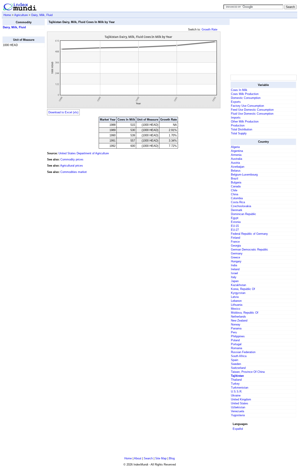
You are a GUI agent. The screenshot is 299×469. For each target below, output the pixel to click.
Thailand (236, 379)
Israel (234, 273)
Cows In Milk (239, 90)
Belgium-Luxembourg (244, 174)
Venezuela (237, 411)
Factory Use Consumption (247, 105)
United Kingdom (241, 399)
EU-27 (235, 229)
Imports (236, 117)
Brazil (234, 178)
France (235, 241)
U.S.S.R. (236, 391)
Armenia (236, 154)
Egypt (234, 218)
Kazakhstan (238, 285)
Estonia (236, 222)
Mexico (235, 308)
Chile (234, 190)
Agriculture (21, 15)
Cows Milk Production (245, 94)
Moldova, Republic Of (244, 312)
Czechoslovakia (241, 206)
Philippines (238, 336)
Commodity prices (71, 159)
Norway (235, 324)
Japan (235, 281)
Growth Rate (209, 29)
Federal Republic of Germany (249, 233)
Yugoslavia (238, 415)
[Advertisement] (19, 116)
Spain (234, 360)
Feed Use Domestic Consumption (252, 109)
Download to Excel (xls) (63, 112)
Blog (172, 458)
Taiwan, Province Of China (248, 371)
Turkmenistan (239, 387)
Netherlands (238, 316)
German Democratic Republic (249, 249)
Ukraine (236, 395)
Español (238, 428)
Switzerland (238, 368)
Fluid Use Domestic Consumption (252, 113)
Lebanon (236, 300)
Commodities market (73, 172)
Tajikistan (237, 375)
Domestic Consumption (245, 97)
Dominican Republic (243, 214)
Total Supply (239, 133)
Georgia (236, 245)
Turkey (235, 383)
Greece (235, 257)
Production (237, 125)
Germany (237, 253)
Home (7, 15)
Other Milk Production (245, 121)
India (234, 265)
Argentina (237, 151)
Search (148, 458)
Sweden (236, 364)
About (137, 458)
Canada (236, 186)
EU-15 (235, 225)
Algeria (235, 147)
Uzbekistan (238, 407)
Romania (236, 348)
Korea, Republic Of (243, 289)
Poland (235, 340)
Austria (235, 162)
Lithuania (236, 304)
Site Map (161, 458)
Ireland (235, 269)
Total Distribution (241, 129)
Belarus (236, 170)
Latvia (235, 296)
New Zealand (239, 320)
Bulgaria (236, 182)
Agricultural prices (71, 165)
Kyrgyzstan (238, 293)
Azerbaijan (237, 166)
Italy (233, 277)
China (234, 194)
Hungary (236, 261)
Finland (235, 237)
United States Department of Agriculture (83, 153)
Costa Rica (238, 202)
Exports (236, 101)
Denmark (236, 210)
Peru (234, 332)
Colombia (237, 198)
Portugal (236, 344)
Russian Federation (243, 352)
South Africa (238, 356)
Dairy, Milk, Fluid (42, 15)
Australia (236, 158)
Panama (236, 328)
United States (239, 403)
